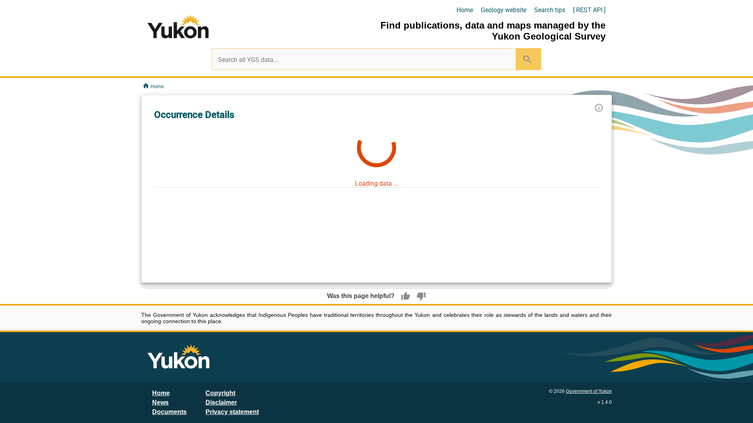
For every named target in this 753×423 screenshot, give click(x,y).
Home (465, 10)
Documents (169, 412)
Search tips (549, 10)
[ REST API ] (589, 10)
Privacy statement (232, 412)
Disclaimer (221, 402)
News (160, 402)
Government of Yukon (589, 391)
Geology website (503, 10)
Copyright (220, 393)
